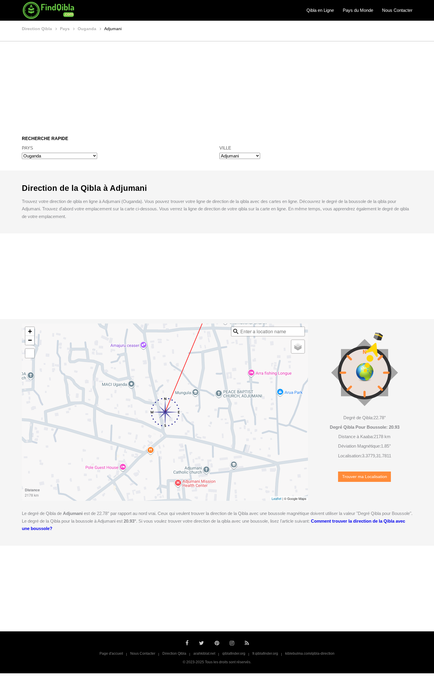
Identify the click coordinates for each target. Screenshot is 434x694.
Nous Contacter (397, 10)
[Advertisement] (217, 84)
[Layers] (297, 346)
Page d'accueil (111, 653)
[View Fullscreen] (29, 353)
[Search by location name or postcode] (235, 331)
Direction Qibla (174, 653)
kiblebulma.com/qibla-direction (310, 653)
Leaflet (276, 498)
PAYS (27, 147)
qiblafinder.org (233, 653)
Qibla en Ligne (320, 10)
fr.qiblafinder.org (265, 653)
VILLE (225, 147)
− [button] (30, 340)
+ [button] (30, 331)
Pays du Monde (358, 10)
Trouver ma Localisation (364, 476)
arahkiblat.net (204, 653)
